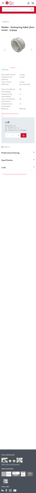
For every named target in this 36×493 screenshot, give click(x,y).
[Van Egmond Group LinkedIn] (2, 490)
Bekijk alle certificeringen (10, 464)
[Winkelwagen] (33, 3)
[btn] (23, 135)
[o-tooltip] (13, 135)
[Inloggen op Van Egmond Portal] (28, 3)
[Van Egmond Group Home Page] (9, 3)
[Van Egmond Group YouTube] (14, 490)
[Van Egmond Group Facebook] (6, 490)
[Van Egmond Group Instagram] (10, 490)
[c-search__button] (31, 9)
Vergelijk (7, 147)
